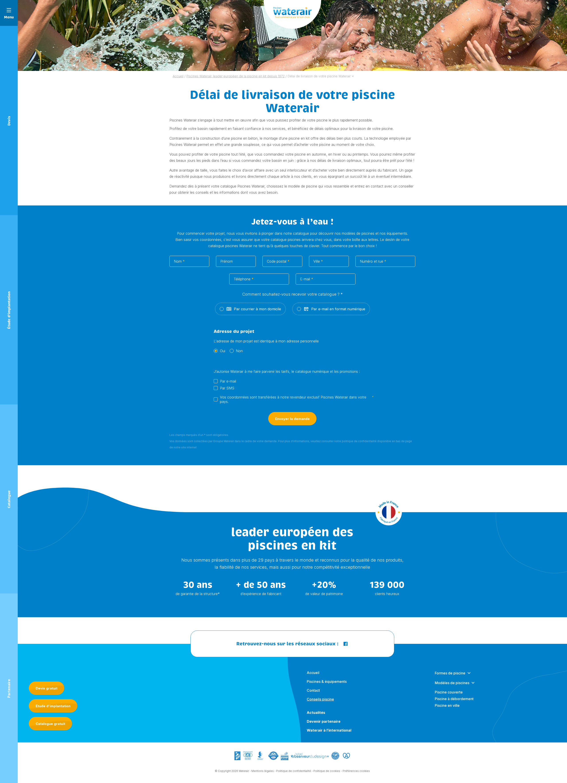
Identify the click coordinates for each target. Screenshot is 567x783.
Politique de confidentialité (293, 771)
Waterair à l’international (329, 730)
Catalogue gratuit (50, 724)
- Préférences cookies (355, 771)
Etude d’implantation (53, 706)
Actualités (316, 712)
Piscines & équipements (327, 681)
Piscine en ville (447, 705)
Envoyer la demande (292, 419)
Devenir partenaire (323, 721)
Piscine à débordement (454, 699)
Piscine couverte (449, 692)
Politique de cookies (326, 771)
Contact (313, 690)
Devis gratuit (46, 688)
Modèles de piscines (452, 683)
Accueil (313, 672)
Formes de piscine (450, 673)
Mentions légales (262, 771)
